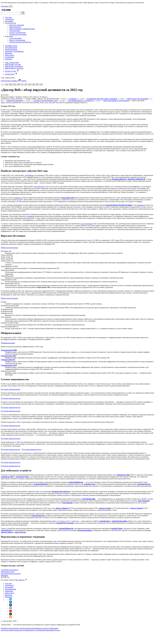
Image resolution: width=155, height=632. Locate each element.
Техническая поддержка (18, 34)
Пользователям (10, 589)
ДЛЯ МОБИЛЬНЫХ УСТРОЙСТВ (80, 101)
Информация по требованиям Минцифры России (42, 630)
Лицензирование (11, 49)
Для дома (8, 17)
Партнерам (9, 591)
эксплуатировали (86, 224)
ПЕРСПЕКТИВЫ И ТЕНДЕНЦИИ (116, 101)
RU (3, 84)
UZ (33, 84)
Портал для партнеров (17, 40)
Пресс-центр (9, 55)
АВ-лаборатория (11, 47)
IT (22, 84)
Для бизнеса (9, 19)
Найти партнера (15, 27)
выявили (31, 216)
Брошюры (4, 575)
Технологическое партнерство (20, 42)
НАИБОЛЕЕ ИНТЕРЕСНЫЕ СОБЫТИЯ (102, 99)
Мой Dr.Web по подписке (14, 68)
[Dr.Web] (6, 10)
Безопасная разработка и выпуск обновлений (42, 628)
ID (41, 84)
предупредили (39, 186)
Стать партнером (15, 38)
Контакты (8, 59)
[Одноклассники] (10, 617)
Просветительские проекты (11, 573)
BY (37, 84)
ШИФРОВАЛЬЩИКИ (15, 101)
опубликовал (29, 175)
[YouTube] (10, 611)
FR (19, 84)
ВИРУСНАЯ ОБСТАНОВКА (138, 99)
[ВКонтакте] (10, 603)
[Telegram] (10, 600)
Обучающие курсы (7, 572)
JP (26, 84)
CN (7, 84)
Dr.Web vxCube (10, 71)
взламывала (141, 205)
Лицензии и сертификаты (14, 51)
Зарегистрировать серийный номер (22, 29)
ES (15, 84)
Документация (14, 31)
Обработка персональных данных (13, 628)
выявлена (18, 198)
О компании (9, 57)
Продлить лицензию (16, 25)
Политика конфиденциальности (12, 630)
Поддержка (9, 21)
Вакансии (8, 53)
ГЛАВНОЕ (73, 99)
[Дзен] (10, 606)
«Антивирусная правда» (9, 570)
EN (11, 84)
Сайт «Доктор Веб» (12, 62)
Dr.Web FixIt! (10, 74)
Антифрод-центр (11, 46)
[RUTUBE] (10, 614)
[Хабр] (10, 609)
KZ (30, 84)
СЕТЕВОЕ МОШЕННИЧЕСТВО (45, 101)
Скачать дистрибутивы (17, 32)
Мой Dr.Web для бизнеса (14, 66)
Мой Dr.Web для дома (13, 64)
